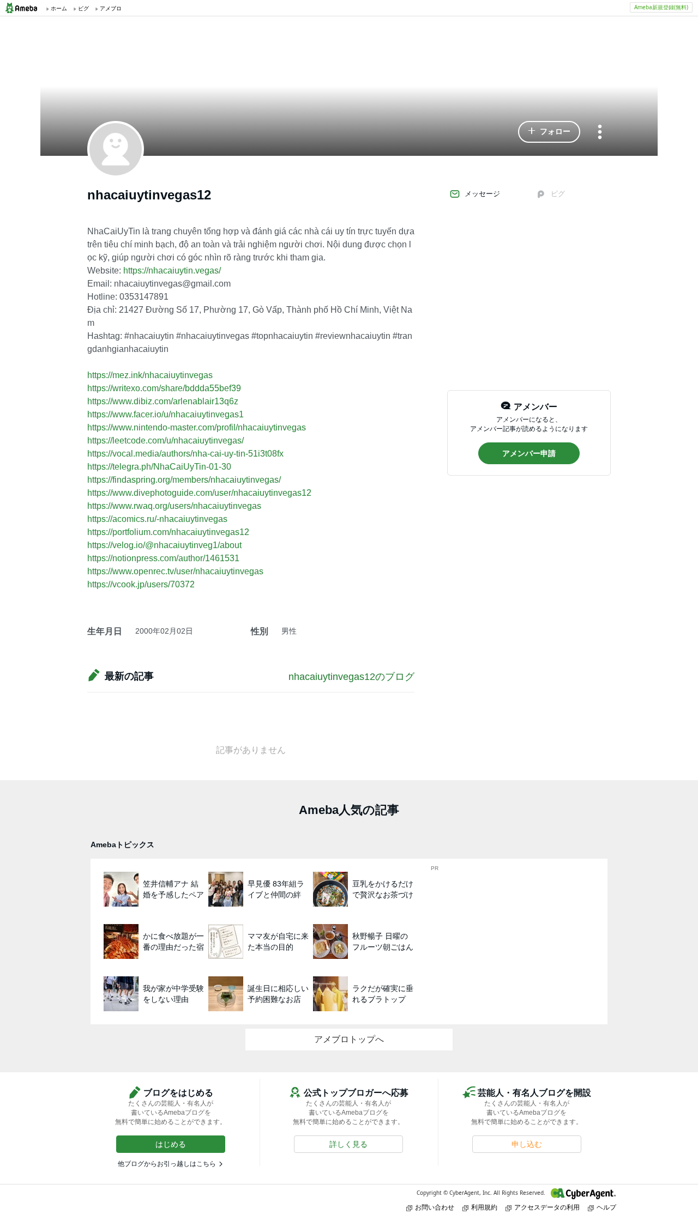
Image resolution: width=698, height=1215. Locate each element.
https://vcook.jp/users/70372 (141, 584)
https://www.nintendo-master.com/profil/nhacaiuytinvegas (196, 427)
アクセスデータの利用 (547, 1207)
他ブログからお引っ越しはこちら (167, 1164)
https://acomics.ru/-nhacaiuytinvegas (157, 519)
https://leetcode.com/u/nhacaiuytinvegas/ (165, 440)
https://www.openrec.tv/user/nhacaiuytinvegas (175, 571)
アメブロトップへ (349, 1039)
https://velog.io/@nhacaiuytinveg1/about (164, 545)
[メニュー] (600, 132)
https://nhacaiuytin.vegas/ (172, 270)
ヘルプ (606, 1207)
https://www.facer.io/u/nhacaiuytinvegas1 (165, 414)
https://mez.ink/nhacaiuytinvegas (150, 375)
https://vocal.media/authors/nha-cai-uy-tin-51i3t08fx (185, 453)
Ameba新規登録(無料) (661, 7)
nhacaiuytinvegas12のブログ (351, 676)
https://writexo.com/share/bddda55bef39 (164, 388)
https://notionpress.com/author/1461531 (163, 558)
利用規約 (484, 1207)
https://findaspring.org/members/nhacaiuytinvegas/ (184, 479)
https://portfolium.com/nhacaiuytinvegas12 (168, 532)
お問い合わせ (434, 1207)
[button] (549, 132)
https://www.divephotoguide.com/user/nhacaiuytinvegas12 (199, 492)
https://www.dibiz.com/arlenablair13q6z (162, 401)
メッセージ (482, 194)
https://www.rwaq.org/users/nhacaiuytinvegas (174, 506)
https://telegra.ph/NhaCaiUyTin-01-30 (159, 466)
